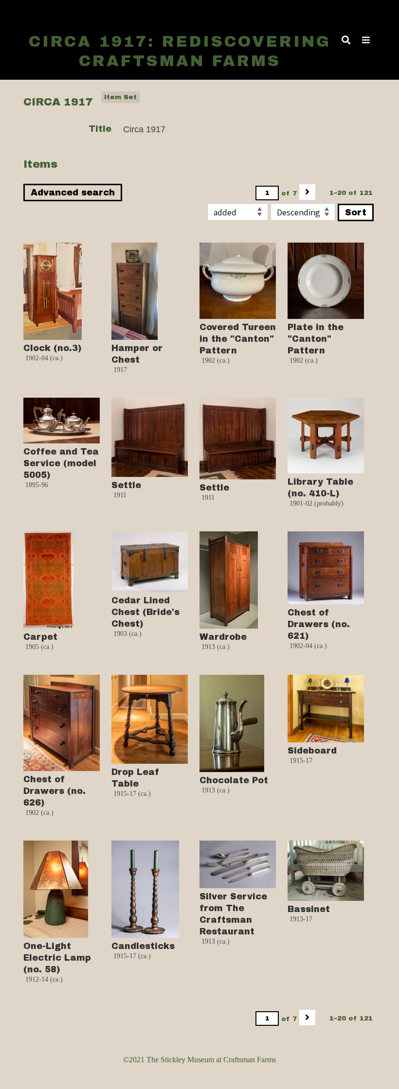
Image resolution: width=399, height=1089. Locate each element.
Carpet (40, 637)
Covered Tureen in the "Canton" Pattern (238, 338)
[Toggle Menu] (366, 40)
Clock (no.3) (52, 348)
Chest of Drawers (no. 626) (54, 791)
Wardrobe (223, 637)
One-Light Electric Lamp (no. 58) (57, 957)
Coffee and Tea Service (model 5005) (61, 463)
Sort (355, 212)
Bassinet (309, 909)
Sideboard (312, 750)
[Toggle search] (346, 40)
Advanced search (73, 192)
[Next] (307, 192)
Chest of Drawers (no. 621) (319, 624)
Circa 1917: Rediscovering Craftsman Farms (180, 51)
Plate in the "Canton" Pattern (316, 338)
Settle (126, 485)
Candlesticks (143, 946)
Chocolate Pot (234, 780)
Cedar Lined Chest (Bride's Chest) (145, 612)
